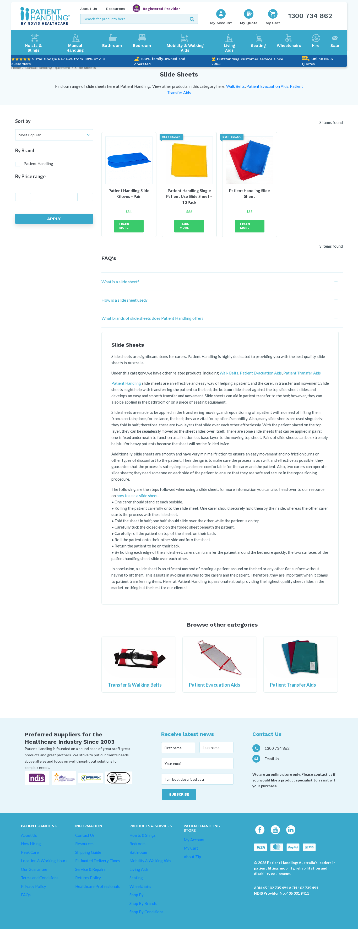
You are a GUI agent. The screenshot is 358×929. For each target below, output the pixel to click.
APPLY (54, 218)
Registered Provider (161, 9)
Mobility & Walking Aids (185, 48)
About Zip (192, 856)
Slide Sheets (85, 67)
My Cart (191, 848)
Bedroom (142, 45)
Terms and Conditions (39, 877)
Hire (315, 45)
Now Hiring (31, 843)
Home (16, 67)
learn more (124, 226)
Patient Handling (38, 163)
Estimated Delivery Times (97, 860)
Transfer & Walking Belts (135, 685)
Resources (115, 9)
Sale (334, 45)
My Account (194, 839)
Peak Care (30, 852)
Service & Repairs (90, 869)
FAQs (26, 894)
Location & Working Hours (44, 860)
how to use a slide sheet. (138, 495)
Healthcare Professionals (97, 886)
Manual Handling (75, 48)
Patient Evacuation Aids (214, 685)
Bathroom (112, 45)
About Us (88, 9)
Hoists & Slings (33, 48)
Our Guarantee (34, 869)
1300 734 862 (310, 15)
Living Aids (229, 48)
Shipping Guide (88, 852)
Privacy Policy (33, 886)
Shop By (136, 894)
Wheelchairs (289, 45)
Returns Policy (88, 877)
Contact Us (85, 835)
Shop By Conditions (146, 911)
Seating (258, 45)
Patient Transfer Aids (293, 685)
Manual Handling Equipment (47, 67)
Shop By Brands (143, 903)
